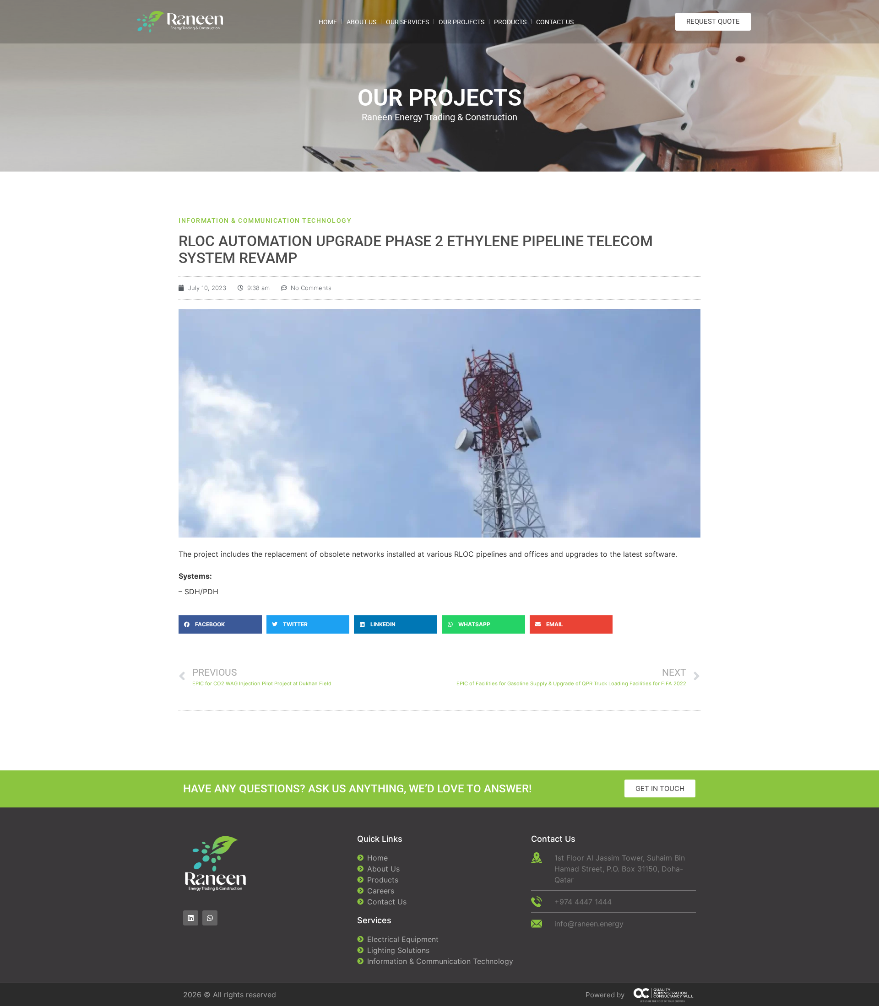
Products (510, 22)
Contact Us (555, 22)
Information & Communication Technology (265, 220)
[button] (220, 624)
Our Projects (461, 22)
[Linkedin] (190, 917)
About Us (361, 22)
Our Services (407, 22)
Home (328, 22)
